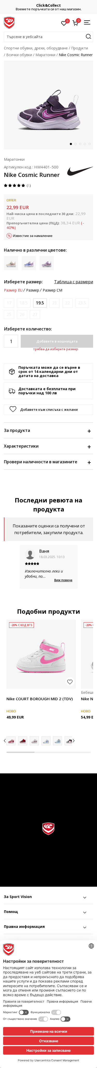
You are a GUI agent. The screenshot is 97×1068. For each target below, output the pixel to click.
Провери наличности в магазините (40, 462)
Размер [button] (32, 290)
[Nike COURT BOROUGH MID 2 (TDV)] (41, 654)
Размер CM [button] (52, 290)
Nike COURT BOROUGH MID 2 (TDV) (39, 698)
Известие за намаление (33, 235)
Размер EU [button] (13, 290)
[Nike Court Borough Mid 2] (11, 741)
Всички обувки (19, 54)
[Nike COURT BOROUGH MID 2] (46, 741)
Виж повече (63, 580)
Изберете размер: (23, 281)
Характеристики (21, 446)
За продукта (17, 430)
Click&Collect (48, 5)
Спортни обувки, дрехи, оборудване (36, 48)
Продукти (79, 48)
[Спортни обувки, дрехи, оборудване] (9, 22)
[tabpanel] (48, 105)
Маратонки (45, 54)
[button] (48, 37)
